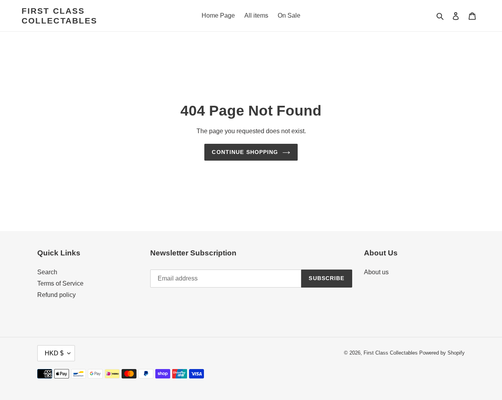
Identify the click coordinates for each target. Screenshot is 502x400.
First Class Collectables (59, 15)
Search (47, 272)
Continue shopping (245, 152)
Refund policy (56, 294)
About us (376, 272)
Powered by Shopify (442, 353)
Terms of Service (60, 283)
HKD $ (54, 353)
